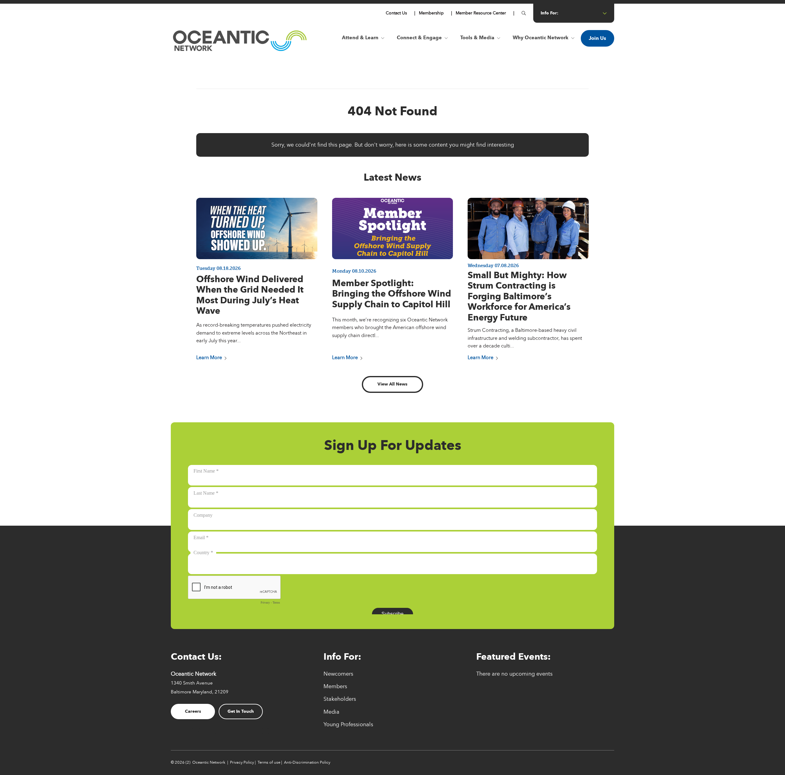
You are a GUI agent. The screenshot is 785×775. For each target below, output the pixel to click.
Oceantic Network (208, 762)
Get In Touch (241, 711)
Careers (193, 711)
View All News (392, 384)
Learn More (209, 357)
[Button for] (524, 13)
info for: (549, 13)
